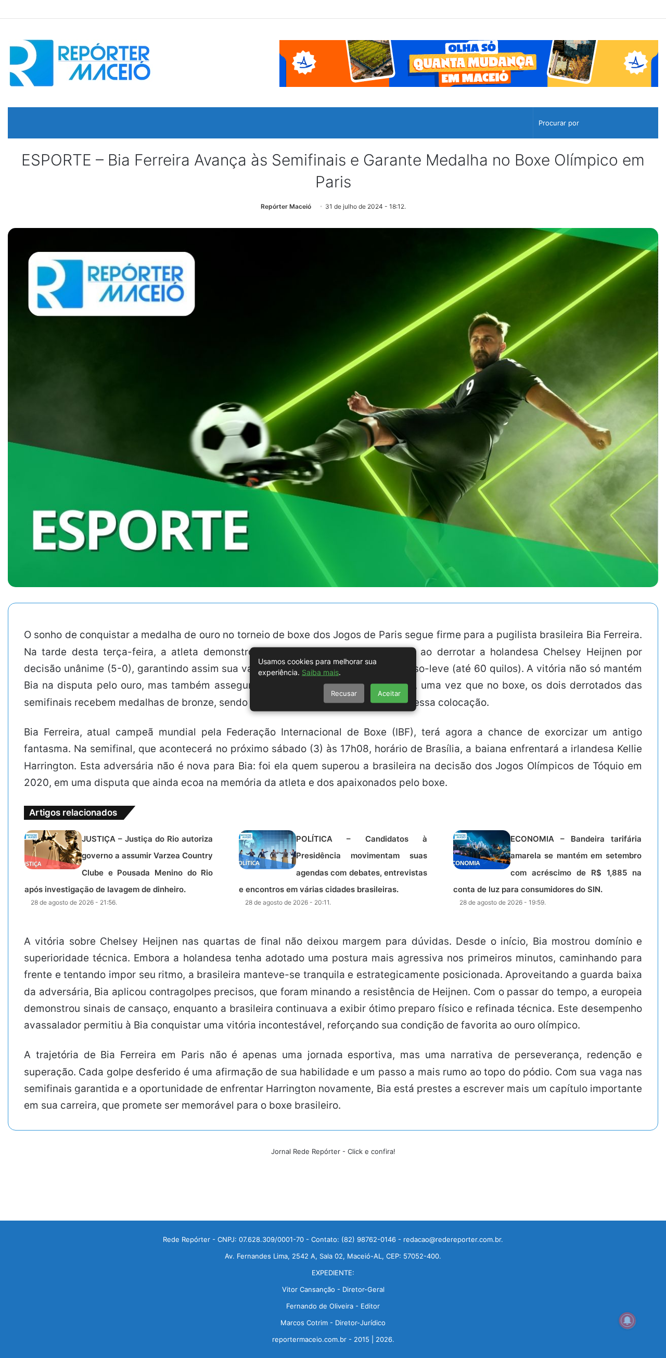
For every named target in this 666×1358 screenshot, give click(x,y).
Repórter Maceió (286, 206)
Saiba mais (320, 671)
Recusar (344, 693)
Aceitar (389, 693)
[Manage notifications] (627, 1320)
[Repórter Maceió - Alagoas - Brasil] (80, 63)
